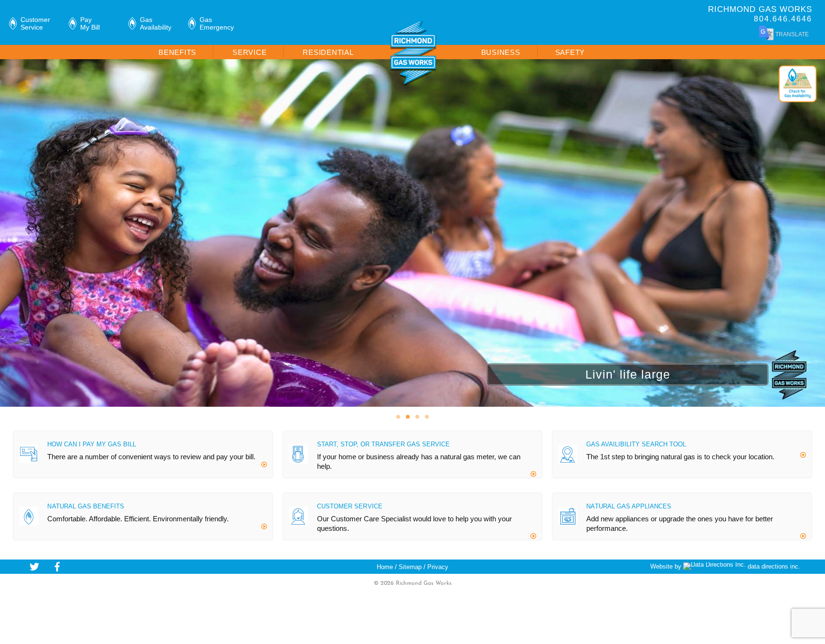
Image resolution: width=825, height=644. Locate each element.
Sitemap (410, 566)
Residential (328, 52)
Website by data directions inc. (725, 566)
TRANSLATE (791, 34)
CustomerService (35, 23)
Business (500, 52)
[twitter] (34, 566)
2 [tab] (408, 417)
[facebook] (57, 566)
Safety (570, 52)
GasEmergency (217, 23)
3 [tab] (417, 417)
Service (249, 52)
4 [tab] (427, 417)
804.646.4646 (783, 19)
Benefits (177, 52)
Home (385, 566)
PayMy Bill (90, 23)
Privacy (437, 566)
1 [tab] (398, 417)
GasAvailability (155, 23)
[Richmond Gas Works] (413, 83)
